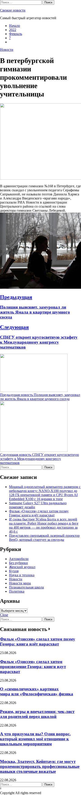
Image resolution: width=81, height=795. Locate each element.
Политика (16, 591)
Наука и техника (21, 575)
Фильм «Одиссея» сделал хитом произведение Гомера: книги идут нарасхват (33, 666)
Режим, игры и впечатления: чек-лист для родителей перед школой (37, 714)
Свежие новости (12, 10)
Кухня (13, 571)
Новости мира (20, 583)
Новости (6, 50)
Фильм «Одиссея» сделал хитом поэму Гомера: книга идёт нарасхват (39, 513)
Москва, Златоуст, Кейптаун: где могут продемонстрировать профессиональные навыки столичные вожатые (39, 766)
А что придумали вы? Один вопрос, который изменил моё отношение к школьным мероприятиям (35, 739)
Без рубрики (18, 563)
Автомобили (19, 559)
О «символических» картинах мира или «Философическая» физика (36, 691)
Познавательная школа (26, 587)
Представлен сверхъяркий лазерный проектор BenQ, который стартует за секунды (44, 538)
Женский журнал (22, 567)
